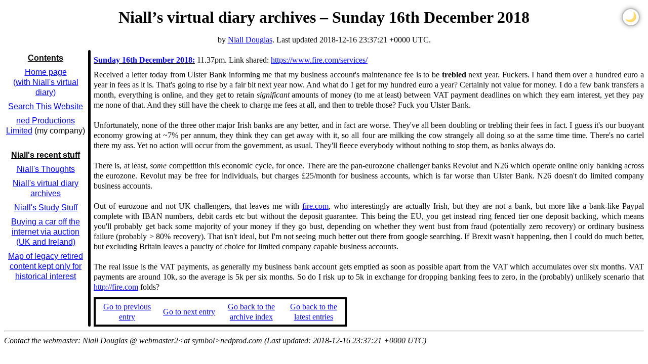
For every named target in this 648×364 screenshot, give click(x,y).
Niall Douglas (250, 39)
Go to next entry (189, 311)
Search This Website (45, 106)
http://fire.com (116, 287)
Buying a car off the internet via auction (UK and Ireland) (45, 231)
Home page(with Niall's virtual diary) (45, 82)
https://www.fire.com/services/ (319, 60)
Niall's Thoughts (46, 169)
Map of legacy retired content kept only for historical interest (45, 266)
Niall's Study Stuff (45, 207)
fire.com (315, 206)
